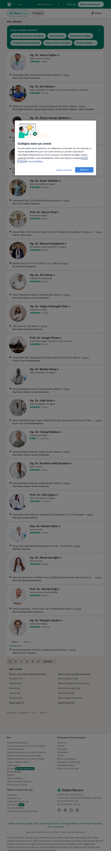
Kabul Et (84, 170)
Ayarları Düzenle (64, 170)
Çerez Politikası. (36, 161)
